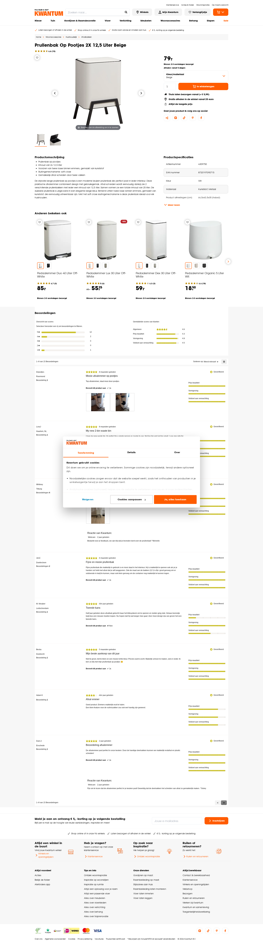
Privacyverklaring (85, 939)
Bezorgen (187, 893)
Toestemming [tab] (86, 452)
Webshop (187, 889)
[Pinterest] (193, 118)
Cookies (71, 939)
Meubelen (145, 20)
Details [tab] (131, 452)
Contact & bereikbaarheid (196, 875)
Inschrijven (218, 820)
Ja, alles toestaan (175, 499)
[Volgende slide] (228, 261)
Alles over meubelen (94, 898)
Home (38, 37)
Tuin (53, 20)
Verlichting (125, 20)
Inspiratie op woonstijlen (96, 880)
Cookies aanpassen (130, 499)
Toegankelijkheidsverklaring (196, 911)
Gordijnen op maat (143, 875)
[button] (224, 802)
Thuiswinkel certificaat (115, 939)
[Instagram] (176, 118)
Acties (38, 875)
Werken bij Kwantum (193, 902)
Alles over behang (93, 911)
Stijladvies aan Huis (143, 884)
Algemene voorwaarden (55, 939)
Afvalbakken (86, 37)
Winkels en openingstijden (45, 855)
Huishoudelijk (71, 37)
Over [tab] (177, 452)
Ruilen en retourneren (197, 856)
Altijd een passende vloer (97, 893)
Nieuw (38, 20)
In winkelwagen (205, 86)
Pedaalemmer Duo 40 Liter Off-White (57, 274)
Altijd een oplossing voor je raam (100, 889)
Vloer (107, 20)
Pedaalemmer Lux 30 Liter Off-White (106, 274)
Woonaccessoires (170, 20)
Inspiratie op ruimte (94, 884)
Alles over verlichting (94, 907)
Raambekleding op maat (146, 880)
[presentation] (98, 402)
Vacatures (99, 939)
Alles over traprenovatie (96, 916)
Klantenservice (95, 856)
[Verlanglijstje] (37, 57)
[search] (97, 12)
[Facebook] (201, 118)
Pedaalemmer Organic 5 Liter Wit (204, 274)
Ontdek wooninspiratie (148, 856)
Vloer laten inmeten (143, 893)
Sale (226, 20)
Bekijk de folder (42, 880)
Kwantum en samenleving (196, 907)
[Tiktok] (184, 118)
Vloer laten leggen (142, 898)
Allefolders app (42, 884)
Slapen (210, 20)
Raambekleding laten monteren (149, 889)
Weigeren (87, 499)
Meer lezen (174, 205)
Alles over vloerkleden (95, 902)
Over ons (38, 939)
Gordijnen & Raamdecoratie (80, 20)
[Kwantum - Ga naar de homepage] (49, 12)
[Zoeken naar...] (126, 12)
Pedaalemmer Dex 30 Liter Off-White (156, 274)
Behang (193, 20)
